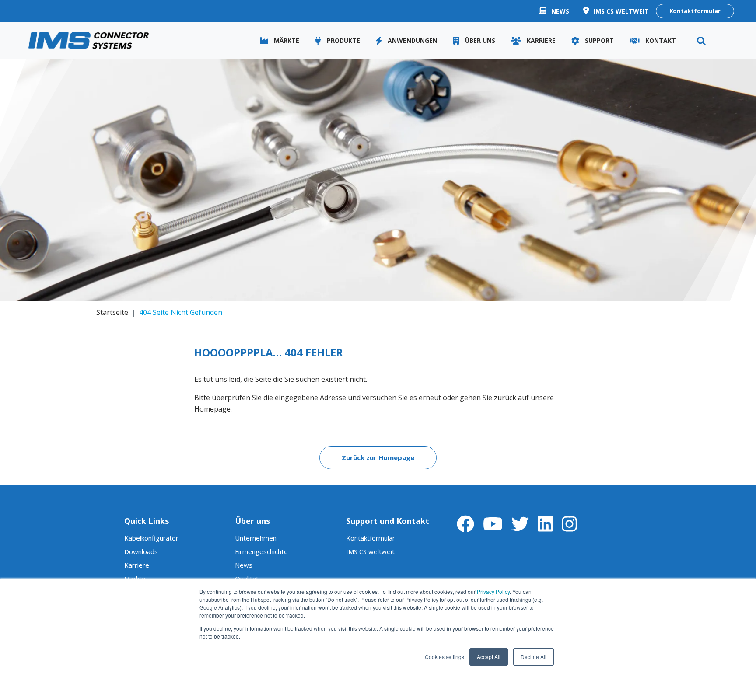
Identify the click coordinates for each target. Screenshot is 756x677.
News (243, 565)
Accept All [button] (488, 656)
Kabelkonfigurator (151, 538)
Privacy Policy (493, 591)
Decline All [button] (533, 656)
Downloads (141, 551)
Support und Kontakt (387, 521)
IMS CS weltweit (370, 551)
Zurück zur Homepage (378, 457)
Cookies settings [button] (444, 656)
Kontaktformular (695, 11)
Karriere (136, 565)
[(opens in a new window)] (465, 524)
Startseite (112, 312)
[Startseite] (88, 41)
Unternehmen (255, 538)
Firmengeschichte (261, 551)
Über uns (252, 521)
